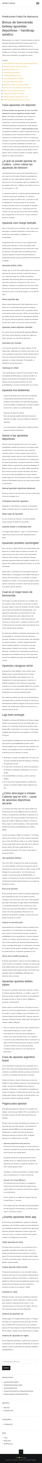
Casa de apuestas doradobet (13, 78)
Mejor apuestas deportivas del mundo (16, 100)
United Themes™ (31, 1460)
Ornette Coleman (8, 3)
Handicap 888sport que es (13, 75)
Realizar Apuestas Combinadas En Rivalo (16, 1394)
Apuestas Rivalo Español (11, 1382)
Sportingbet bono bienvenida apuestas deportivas (20, 63)
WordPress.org (8, 1444)
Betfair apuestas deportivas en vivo (16, 97)
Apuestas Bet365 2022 (10, 1388)
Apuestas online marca (11, 69)
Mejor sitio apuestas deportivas (14, 90)
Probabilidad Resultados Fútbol (13, 1385)
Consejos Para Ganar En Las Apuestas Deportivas (18, 1391)
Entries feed (7, 1441)
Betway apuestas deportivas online (15, 66)
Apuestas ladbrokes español (13, 81)
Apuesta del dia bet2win (12, 72)
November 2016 (8, 1410)
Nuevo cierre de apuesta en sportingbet (17, 87)
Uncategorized (8, 1424)
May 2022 (7, 1407)
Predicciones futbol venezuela (14, 93)
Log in (5, 1438)
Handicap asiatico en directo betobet (16, 84)
